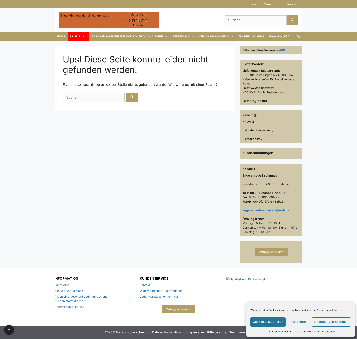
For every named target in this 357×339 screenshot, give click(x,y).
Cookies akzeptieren (268, 322)
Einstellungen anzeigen (331, 322)
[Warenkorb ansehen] (298, 36)
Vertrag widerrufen (271, 252)
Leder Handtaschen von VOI (159, 296)
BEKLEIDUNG (181, 36)
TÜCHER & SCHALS (251, 36)
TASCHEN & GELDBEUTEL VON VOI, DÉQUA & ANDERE (127, 36)
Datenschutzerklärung (279, 331)
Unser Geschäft (279, 36)
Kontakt (145, 285)
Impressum (328, 331)
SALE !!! (75, 36)
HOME (61, 36)
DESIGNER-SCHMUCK (214, 36)
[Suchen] (292, 20)
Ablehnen (299, 322)
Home (252, 4)
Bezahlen (292, 4)
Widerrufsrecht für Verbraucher (161, 290)
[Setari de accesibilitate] (9, 330)
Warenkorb (271, 4)
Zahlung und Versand (69, 290)
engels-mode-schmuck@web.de (266, 210)
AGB (282, 50)
